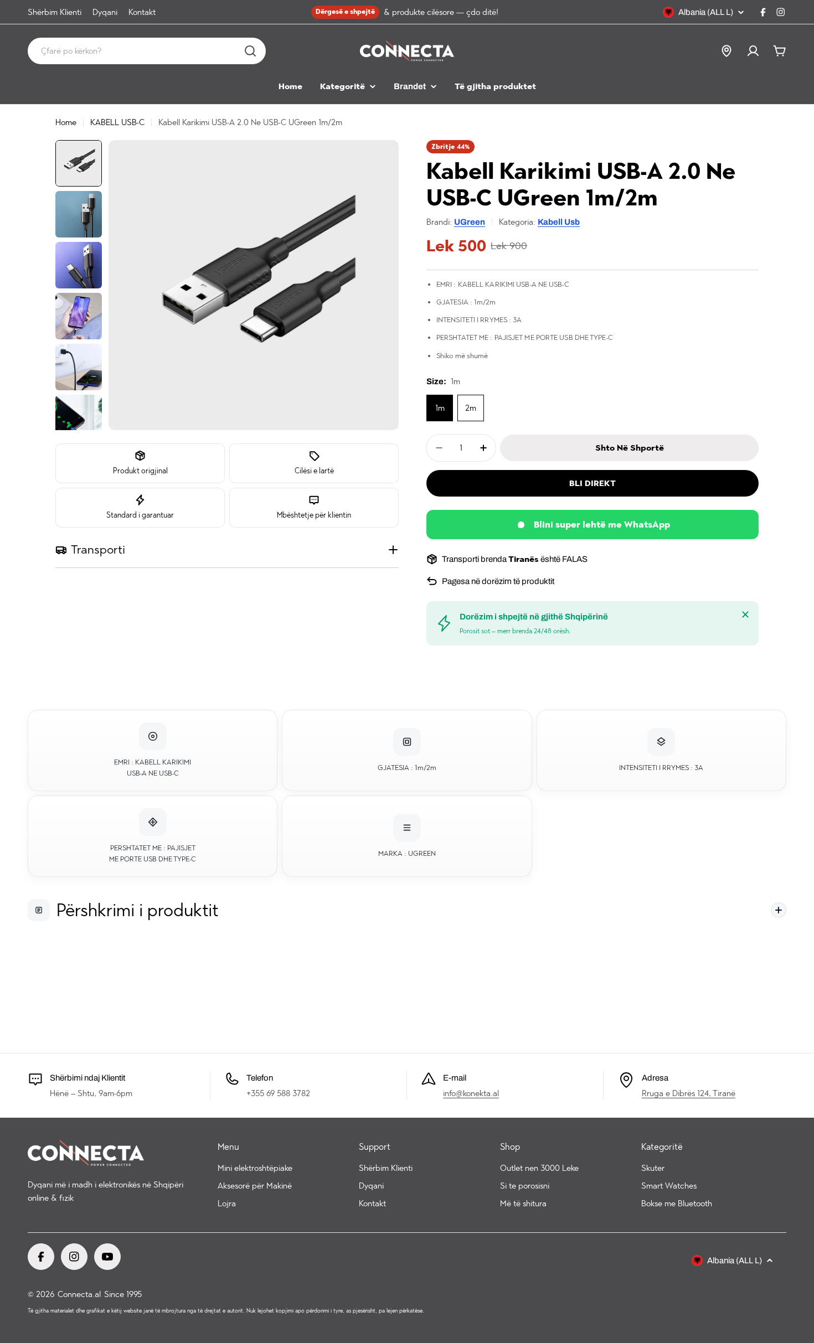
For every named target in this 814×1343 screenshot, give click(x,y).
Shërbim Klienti (54, 12)
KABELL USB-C (117, 122)
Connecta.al (79, 1294)
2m (470, 408)
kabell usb (559, 222)
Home (65, 122)
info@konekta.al (471, 1093)
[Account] (753, 51)
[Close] (745, 614)
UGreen (469, 222)
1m (440, 408)
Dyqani (104, 12)
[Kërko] (250, 51)
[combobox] (147, 51)
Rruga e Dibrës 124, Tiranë (688, 1093)
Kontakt (142, 12)
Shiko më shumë (462, 356)
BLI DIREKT (592, 483)
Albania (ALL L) (705, 12)
